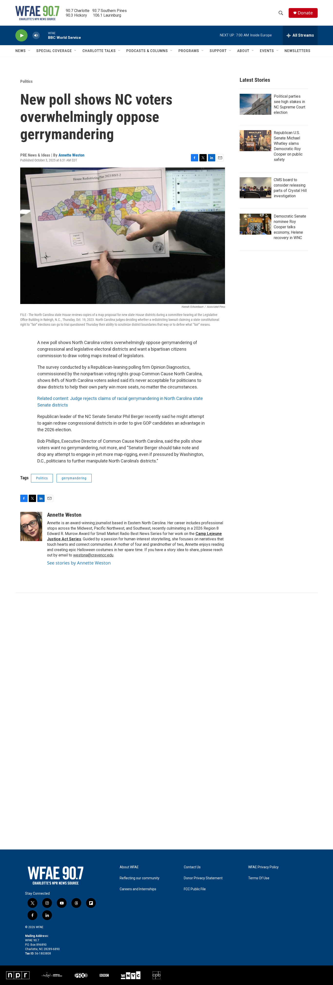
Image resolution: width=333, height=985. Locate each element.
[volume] (36, 35)
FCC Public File (195, 889)
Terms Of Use (258, 878)
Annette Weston (71, 155)
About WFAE (129, 867)
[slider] (44, 35)
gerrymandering (74, 478)
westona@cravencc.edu (93, 555)
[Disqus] (166, 658)
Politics (26, 81)
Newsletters (297, 51)
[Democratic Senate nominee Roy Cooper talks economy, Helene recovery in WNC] (255, 224)
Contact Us (192, 867)
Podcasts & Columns (147, 51)
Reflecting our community (139, 878)
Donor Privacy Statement (203, 878)
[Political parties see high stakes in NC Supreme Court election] (255, 104)
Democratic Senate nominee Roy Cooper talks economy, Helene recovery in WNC (290, 227)
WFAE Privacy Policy (263, 867)
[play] (21, 35)
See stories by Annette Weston (79, 563)
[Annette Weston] (31, 526)
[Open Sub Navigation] (29, 51)
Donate (305, 12)
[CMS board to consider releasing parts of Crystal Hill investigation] (255, 187)
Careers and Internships (138, 889)
